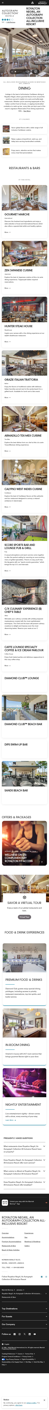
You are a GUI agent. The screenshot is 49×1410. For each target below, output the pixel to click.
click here (18, 1405)
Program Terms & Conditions (11, 1356)
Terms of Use (29, 1354)
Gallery (27, 1246)
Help (3, 1365)
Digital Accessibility (28, 1359)
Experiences (28, 1233)
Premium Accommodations (11, 1241)
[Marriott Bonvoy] (41, 2)
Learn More (9, 1120)
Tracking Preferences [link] (8, 1354)
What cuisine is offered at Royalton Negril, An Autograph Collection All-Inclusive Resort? (22, 1172)
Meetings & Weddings (32, 1241)
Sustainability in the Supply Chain (12, 1362)
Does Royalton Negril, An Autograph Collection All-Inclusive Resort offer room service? (23, 1161)
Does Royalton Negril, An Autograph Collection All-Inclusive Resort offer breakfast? (23, 1183)
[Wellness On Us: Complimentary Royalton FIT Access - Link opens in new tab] (24, 843)
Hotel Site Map (38, 1362)
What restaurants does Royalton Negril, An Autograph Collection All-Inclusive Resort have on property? (22, 1149)
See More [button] (27, 111)
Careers (20, 1354)
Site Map (28, 1362)
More (6, 232)
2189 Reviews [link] (10, 22)
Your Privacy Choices (12, 1359)
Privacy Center (27, 1356)
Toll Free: (13, 1267)
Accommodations (8, 1237)
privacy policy (31, 1403)
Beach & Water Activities (10, 1250)
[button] (32, 3)
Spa (25, 1237)
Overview (5, 1233)
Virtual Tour (24, 917)
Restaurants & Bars (9, 1246)
